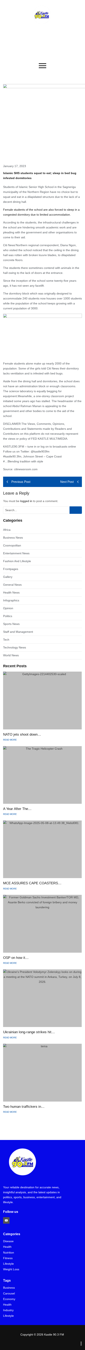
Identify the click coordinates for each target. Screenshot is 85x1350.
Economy (9, 1299)
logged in (26, 501)
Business (9, 1288)
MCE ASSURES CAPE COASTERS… (32, 883)
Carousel (9, 1293)
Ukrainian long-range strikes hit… (29, 1032)
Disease (8, 1241)
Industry (8, 1310)
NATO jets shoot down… (22, 734)
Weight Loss (11, 1269)
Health (7, 1247)
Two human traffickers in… (24, 1107)
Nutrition (8, 1252)
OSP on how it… (16, 958)
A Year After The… (17, 809)
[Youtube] (6, 1220)
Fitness (8, 1258)
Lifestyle (8, 1264)
